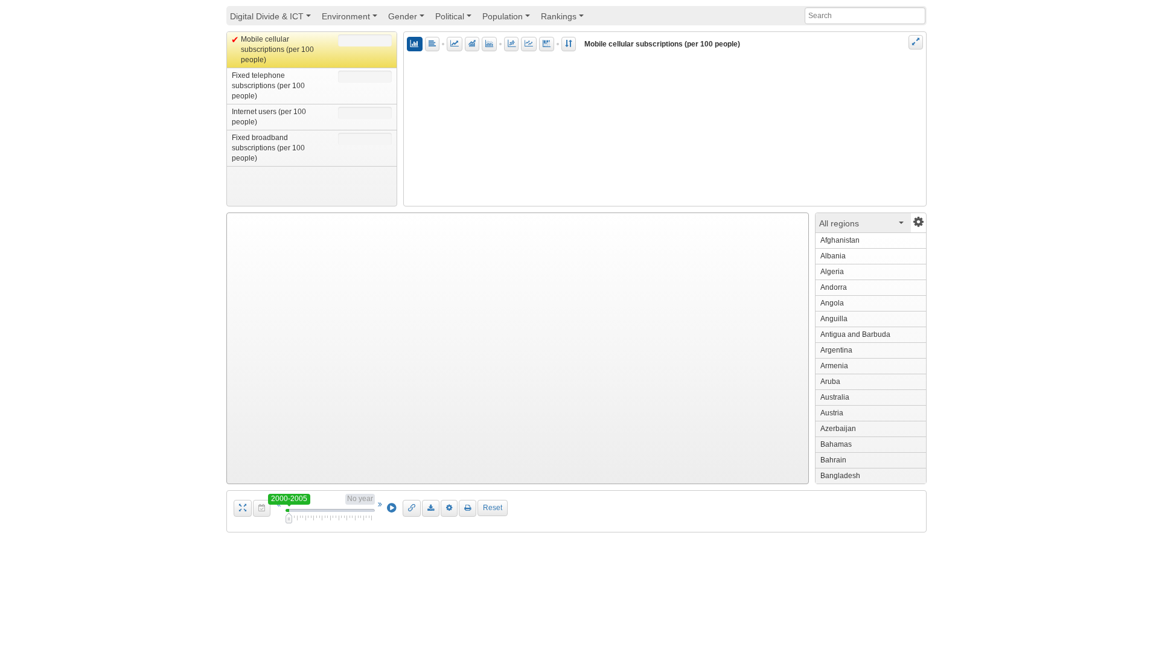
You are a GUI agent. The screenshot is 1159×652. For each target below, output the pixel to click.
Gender (408, 18)
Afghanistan (840, 240)
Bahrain (833, 460)
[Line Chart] (454, 44)
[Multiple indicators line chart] (529, 44)
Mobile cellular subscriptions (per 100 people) (662, 44)
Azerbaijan (838, 428)
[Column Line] (472, 44)
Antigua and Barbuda (855, 334)
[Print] (467, 508)
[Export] (430, 508)
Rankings (564, 18)
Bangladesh (840, 475)
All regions (863, 225)
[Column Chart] (415, 44)
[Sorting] (568, 44)
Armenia (834, 366)
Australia (834, 397)
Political (455, 18)
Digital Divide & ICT (272, 18)
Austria (831, 413)
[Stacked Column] (546, 44)
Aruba (830, 381)
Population (508, 18)
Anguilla (834, 319)
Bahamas (836, 444)
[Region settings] (918, 222)
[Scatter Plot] (511, 44)
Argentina (836, 350)
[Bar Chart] (432, 44)
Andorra (833, 287)
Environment (351, 18)
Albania (833, 256)
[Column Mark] (489, 44)
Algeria (832, 271)
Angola (832, 303)
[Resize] (915, 42)
